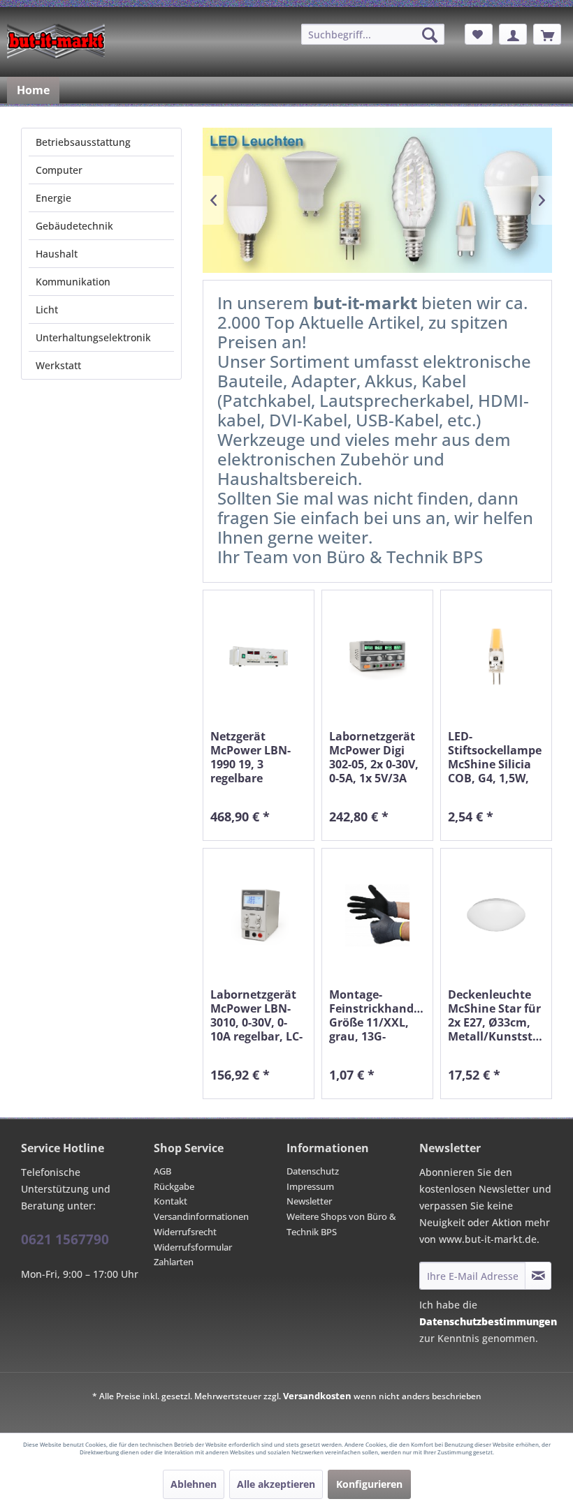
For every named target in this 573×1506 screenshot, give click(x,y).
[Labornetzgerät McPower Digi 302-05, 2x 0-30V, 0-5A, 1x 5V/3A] (377, 656)
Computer (59, 170)
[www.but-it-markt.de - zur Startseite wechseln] (56, 41)
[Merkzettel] (479, 34)
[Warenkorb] (547, 34)
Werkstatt (58, 365)
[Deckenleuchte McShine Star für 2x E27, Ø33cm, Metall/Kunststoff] (496, 915)
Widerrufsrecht (185, 1231)
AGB (162, 1171)
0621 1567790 (65, 1239)
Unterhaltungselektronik (93, 337)
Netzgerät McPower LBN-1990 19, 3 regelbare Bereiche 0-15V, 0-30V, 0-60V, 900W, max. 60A (258, 757)
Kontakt (170, 1201)
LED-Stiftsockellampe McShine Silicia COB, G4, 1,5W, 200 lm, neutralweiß (495, 757)
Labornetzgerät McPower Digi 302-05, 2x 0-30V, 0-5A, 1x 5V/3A (374, 757)
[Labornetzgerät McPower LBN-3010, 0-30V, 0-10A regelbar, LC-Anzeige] (258, 915)
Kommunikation (73, 281)
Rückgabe (174, 1186)
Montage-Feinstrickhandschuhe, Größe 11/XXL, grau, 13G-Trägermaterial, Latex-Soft (377, 1015)
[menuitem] (372, 34)
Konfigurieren (369, 1484)
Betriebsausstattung (83, 142)
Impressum (310, 1186)
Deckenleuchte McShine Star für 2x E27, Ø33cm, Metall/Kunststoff (496, 1015)
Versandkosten (317, 1395)
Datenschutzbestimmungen (488, 1321)
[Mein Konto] (513, 34)
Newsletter (309, 1201)
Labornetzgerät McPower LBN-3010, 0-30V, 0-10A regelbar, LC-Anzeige (256, 1015)
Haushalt (57, 253)
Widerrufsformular (193, 1247)
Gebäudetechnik (74, 225)
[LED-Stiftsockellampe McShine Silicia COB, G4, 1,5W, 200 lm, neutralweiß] (496, 656)
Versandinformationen (201, 1216)
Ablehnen (194, 1484)
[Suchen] (429, 35)
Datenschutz (312, 1171)
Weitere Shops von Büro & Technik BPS (341, 1224)
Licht (47, 309)
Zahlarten (174, 1261)
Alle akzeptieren (276, 1484)
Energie (53, 197)
